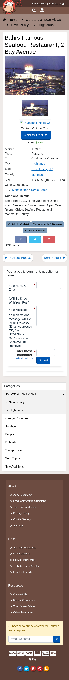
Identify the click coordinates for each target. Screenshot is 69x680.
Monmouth (38, 174)
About (12, 486)
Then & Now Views (24, 606)
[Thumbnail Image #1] (35, 109)
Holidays (10, 426)
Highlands (38, 163)
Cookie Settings (22, 519)
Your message (18, 309)
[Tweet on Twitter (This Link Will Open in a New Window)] (35, 239)
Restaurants (39, 189)
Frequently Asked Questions (29, 500)
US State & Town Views (20, 394)
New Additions (14, 466)
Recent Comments (24, 600)
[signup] (56, 639)
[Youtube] (33, 668)
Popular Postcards (24, 559)
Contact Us (55, 3)
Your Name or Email (18, 287)
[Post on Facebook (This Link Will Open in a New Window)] (21, 239)
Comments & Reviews (49, 224)
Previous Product (19, 257)
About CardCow (22, 494)
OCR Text (11, 245)
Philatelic (11, 442)
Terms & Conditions (24, 507)
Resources (15, 585)
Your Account (39, 3)
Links (12, 539)
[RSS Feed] (46, 668)
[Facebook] (20, 668)
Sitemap (18, 525)
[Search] (34, 10)
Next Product (53, 257)
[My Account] (42, 10)
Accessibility (20, 593)
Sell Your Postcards (24, 547)
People (9, 434)
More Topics (20, 189)
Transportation (14, 450)
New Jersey (15, 402)
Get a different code (24, 358)
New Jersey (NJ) (42, 169)
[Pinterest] (40, 668)
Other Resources (23, 612)
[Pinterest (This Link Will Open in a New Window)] (49, 239)
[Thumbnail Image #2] (35, 124)
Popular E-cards (22, 571)
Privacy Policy (21, 513)
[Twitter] (26, 668)
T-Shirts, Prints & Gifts (26, 565)
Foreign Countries (16, 418)
